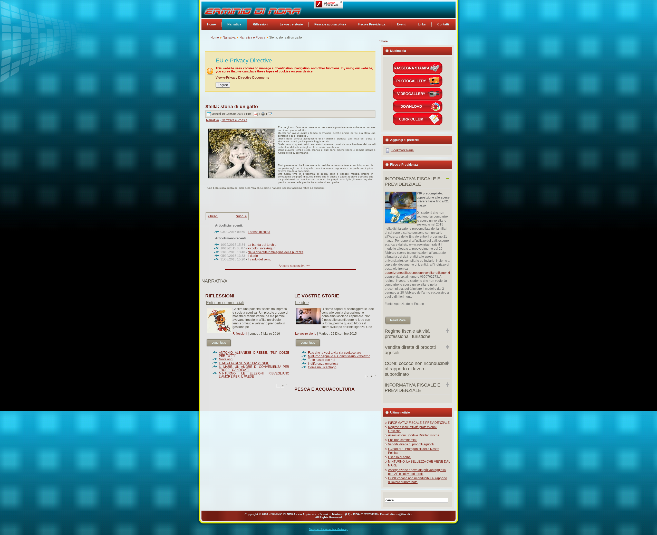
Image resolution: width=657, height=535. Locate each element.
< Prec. (213, 216)
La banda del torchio (262, 245)
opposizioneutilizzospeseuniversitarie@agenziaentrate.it (424, 273)
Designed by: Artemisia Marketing (328, 529)
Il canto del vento (259, 259)
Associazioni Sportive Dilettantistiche (413, 435)
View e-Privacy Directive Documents (242, 77)
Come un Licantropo (322, 367)
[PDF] (255, 113)
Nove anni (226, 359)
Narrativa (229, 37)
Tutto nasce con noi (321, 360)
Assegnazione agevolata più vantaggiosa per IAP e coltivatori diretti (417, 472)
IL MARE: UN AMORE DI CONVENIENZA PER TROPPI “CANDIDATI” (254, 368)
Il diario (253, 256)
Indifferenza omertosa (323, 363)
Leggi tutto (218, 342)
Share (383, 41)
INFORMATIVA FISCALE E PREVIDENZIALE (419, 423)
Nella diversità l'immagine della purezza (275, 252)
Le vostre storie (305, 333)
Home (214, 37)
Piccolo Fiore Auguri (261, 248)
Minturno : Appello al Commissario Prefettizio (339, 356)
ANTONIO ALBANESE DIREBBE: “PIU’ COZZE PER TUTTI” (254, 354)
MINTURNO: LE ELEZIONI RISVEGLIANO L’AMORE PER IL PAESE (254, 375)
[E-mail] (270, 113)
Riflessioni (240, 333)
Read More (398, 320)
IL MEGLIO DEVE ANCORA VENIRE (244, 363)
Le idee (302, 303)
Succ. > (241, 216)
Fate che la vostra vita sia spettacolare (334, 352)
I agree (223, 85)
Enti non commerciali (225, 303)
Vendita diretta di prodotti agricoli (411, 444)
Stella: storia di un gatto (231, 106)
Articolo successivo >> (294, 266)
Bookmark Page (402, 150)
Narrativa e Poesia (252, 37)
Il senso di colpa (259, 232)
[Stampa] (262, 113)
